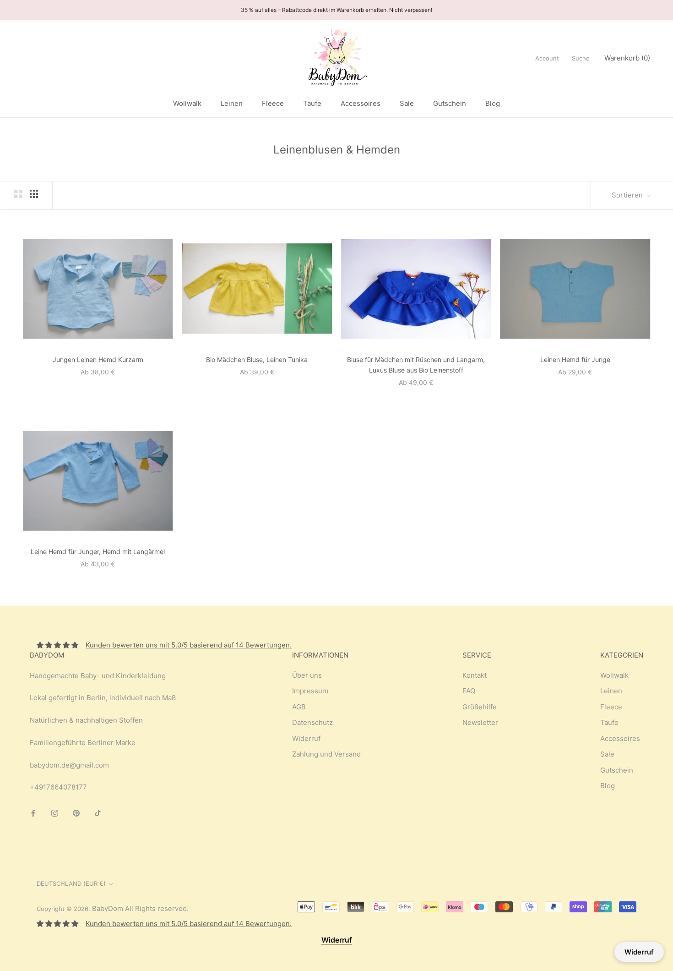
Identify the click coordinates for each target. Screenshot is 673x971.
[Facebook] (33, 812)
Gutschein (449, 103)
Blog (492, 103)
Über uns (307, 675)
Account (547, 58)
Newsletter (480, 722)
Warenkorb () (627, 58)
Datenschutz (312, 722)
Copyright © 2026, (64, 908)
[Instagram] (54, 812)
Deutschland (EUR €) (71, 883)
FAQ (468, 690)
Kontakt (474, 675)
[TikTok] (97, 812)
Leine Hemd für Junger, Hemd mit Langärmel (98, 551)
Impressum (310, 690)
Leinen (232, 103)
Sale (407, 103)
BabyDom (107, 908)
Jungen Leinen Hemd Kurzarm (98, 359)
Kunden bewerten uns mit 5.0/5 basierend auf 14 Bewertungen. (189, 645)
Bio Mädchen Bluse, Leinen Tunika (257, 359)
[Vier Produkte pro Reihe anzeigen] (34, 194)
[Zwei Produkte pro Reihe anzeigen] (18, 194)
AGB (299, 706)
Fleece (273, 103)
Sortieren (628, 195)
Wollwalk (187, 103)
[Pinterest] (76, 812)
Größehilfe (479, 706)
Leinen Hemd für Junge (575, 359)
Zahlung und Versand (326, 754)
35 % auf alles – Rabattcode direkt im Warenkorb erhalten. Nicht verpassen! (336, 9)
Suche (581, 58)
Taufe (312, 103)
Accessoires (360, 103)
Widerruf (306, 738)
